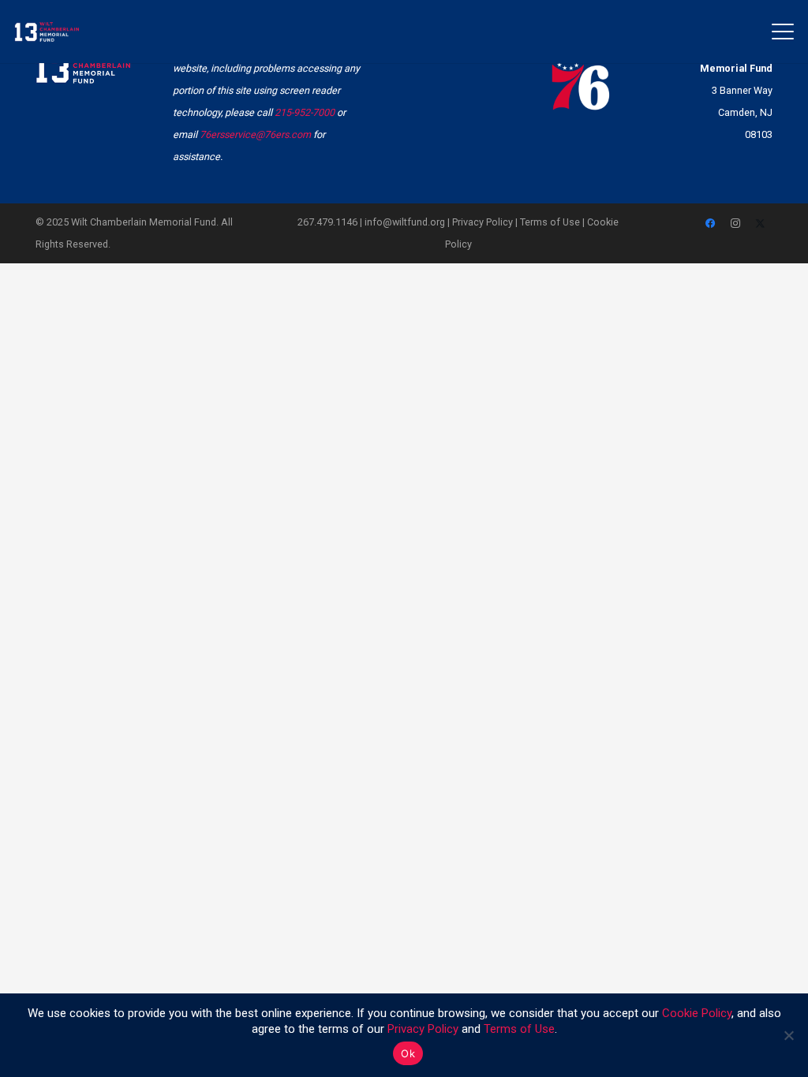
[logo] (46, 32)
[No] (788, 1035)
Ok (408, 1053)
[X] (760, 224)
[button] (783, 31)
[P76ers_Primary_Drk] (580, 74)
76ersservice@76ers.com (255, 134)
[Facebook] (711, 224)
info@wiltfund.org (405, 222)
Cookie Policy (696, 1013)
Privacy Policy (482, 222)
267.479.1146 (327, 222)
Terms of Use (550, 222)
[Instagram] (735, 224)
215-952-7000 (305, 112)
